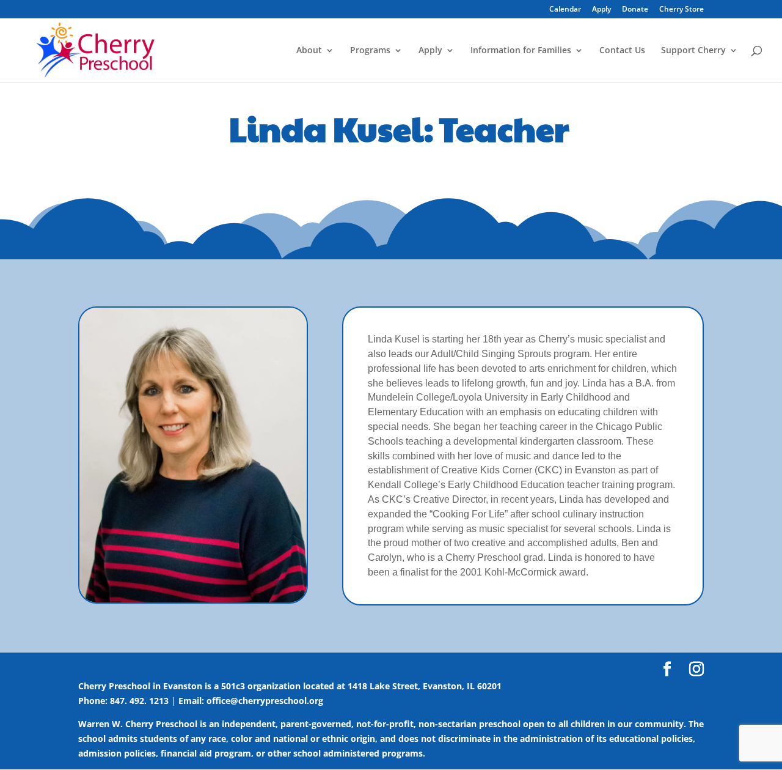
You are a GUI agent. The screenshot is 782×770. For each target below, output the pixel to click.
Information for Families (520, 51)
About (309, 51)
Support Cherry (693, 51)
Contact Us (622, 51)
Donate (635, 10)
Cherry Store (681, 10)
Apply (601, 10)
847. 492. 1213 (139, 700)
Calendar (565, 10)
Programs (370, 51)
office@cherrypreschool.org (264, 700)
